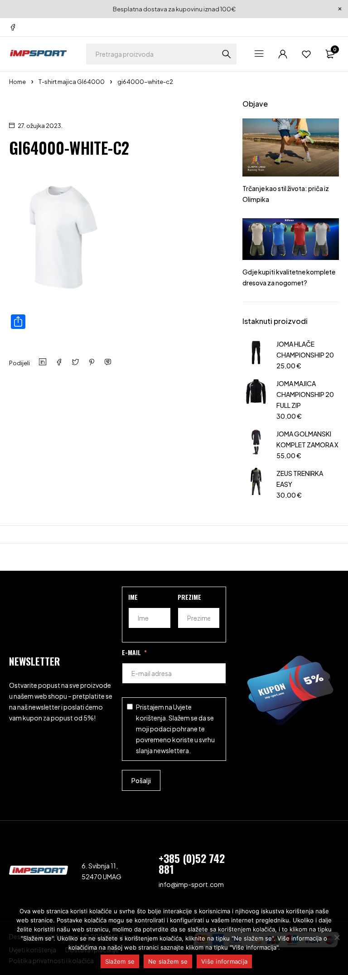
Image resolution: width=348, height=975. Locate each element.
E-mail (131, 652)
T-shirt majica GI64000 (72, 81)
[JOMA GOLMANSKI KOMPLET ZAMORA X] (256, 443)
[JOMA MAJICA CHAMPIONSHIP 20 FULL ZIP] (256, 398)
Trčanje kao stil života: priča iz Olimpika (285, 193)
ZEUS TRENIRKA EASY (299, 478)
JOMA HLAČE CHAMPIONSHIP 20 (305, 349)
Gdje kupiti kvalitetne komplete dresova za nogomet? (288, 277)
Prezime (189, 597)
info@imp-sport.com (191, 884)
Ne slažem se (168, 961)
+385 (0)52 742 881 (192, 863)
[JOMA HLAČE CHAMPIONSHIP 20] (256, 353)
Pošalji (141, 780)
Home (17, 81)
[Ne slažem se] (336, 937)
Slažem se (120, 961)
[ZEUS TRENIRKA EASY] (256, 483)
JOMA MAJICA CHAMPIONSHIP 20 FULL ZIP (305, 394)
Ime (133, 597)
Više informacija (224, 961)
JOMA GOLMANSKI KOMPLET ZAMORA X (307, 439)
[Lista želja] (306, 54)
